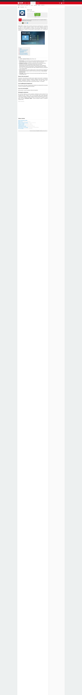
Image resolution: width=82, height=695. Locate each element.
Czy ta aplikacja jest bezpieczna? (23, 51)
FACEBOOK (39, 5)
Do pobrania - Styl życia (31, 126)
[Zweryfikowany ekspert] (27, 23)
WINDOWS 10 (42, 5)
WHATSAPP (27, 5)
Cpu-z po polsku (21, 128)
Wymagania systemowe (24, 54)
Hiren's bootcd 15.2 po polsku (23, 127)
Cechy (21, 48)
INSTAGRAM (35, 5)
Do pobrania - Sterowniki (28, 128)
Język (63, 0)
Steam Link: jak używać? (24, 49)
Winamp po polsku (21, 123)
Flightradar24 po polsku (22, 126)
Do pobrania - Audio (28, 123)
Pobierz (38, 14)
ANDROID (19, 5)
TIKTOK (22, 5)
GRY (24, 5)
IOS (29, 5)
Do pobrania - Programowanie (34, 127)
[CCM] (20, 3)
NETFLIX (32, 5)
